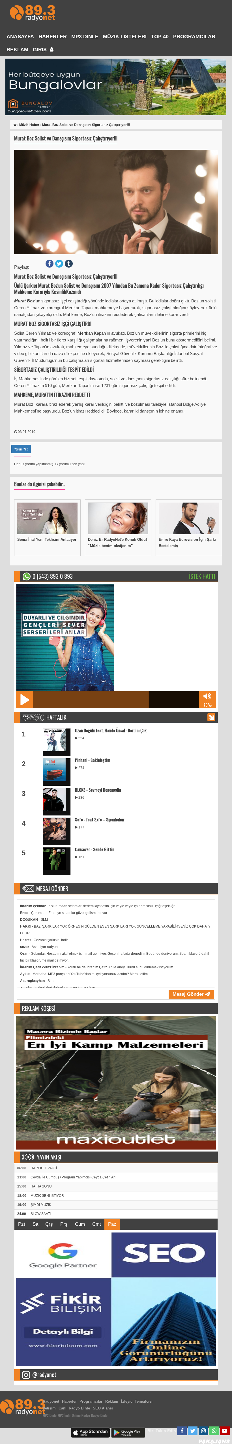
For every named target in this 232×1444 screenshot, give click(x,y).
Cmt (96, 1224)
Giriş (40, 49)
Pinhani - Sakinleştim (92, 760)
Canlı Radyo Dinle (74, 1408)
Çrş (49, 1224)
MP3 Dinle (84, 36)
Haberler (69, 1401)
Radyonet (51, 1401)
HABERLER (52, 36)
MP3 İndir (64, 1415)
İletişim (49, 1408)
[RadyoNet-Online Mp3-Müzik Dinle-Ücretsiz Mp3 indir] (32, 13)
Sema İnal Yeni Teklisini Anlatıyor (46, 539)
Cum (80, 1224)
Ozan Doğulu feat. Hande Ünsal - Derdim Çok (111, 730)
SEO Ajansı (103, 1408)
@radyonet (44, 1374)
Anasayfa (20, 36)
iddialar (112, 300)
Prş (64, 1224)
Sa (35, 1224)
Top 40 (160, 36)
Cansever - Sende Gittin (94, 849)
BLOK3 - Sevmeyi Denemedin (98, 790)
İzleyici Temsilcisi (136, 1401)
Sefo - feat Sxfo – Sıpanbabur (99, 819)
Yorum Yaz (21, 449)
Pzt (21, 1224)
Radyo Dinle (99, 1415)
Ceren (20, 385)
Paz (112, 1224)
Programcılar (194, 36)
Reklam (17, 49)
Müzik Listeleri (125, 36)
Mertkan (86, 333)
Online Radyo (81, 1415)
